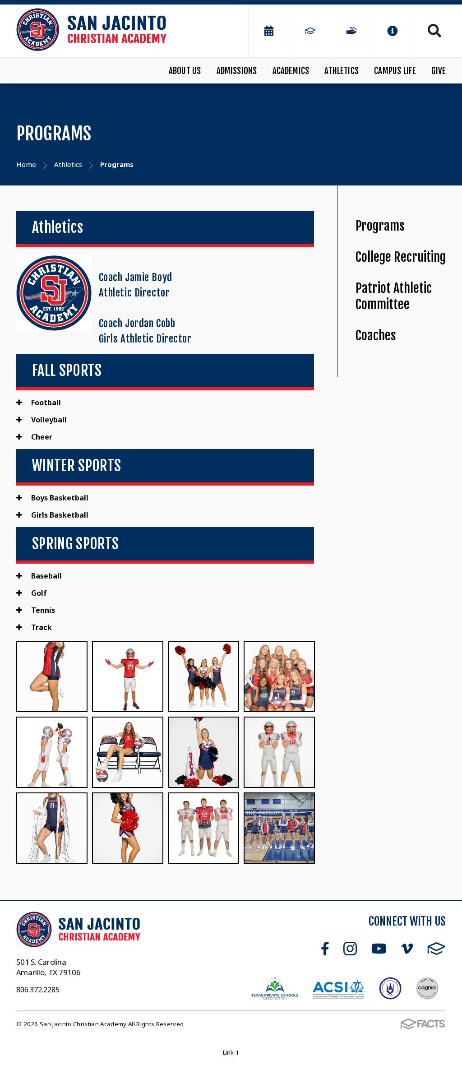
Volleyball (48, 420)
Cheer (40, 437)
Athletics (341, 70)
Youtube (379, 948)
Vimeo (406, 948)
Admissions (237, 70)
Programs (380, 226)
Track (40, 627)
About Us (185, 70)
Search (429, 30)
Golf (38, 593)
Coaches (376, 335)
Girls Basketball (58, 515)
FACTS (436, 948)
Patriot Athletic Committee (394, 296)
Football (45, 402)
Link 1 (231, 1052)
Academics (291, 70)
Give (438, 70)
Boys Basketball (58, 498)
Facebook (325, 948)
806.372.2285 (38, 990)
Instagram (350, 948)
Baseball (45, 576)
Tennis (42, 610)
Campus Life (395, 70)
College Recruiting (401, 257)
